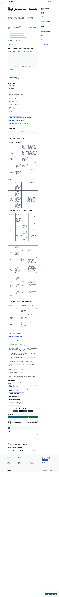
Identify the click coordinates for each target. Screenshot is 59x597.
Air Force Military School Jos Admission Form (16, 120)
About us (18, 1)
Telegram (16, 417)
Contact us (22, 1)
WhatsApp (30, 417)
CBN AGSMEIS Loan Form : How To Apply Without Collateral (18, 123)
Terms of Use (32, 464)
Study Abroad (43, 1)
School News (38, 1)
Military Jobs (8, 463)
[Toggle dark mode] (50, 1)
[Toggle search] (47, 1)
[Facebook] (42, 462)
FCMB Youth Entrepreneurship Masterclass (16, 332)
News (34, 1)
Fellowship (19, 462)
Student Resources (32, 463)
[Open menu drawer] (48, 1)
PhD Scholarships (20, 464)
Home (15, 1)
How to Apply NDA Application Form (19, 40)
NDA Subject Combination (13, 77)
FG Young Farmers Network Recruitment (15, 336)
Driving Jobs (8, 458)
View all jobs (46, 44)
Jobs (31, 1)
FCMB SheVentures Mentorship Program (15, 333)
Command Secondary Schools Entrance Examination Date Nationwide (20, 117)
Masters (19, 463)
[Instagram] (46, 462)
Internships (8, 462)
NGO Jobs (8, 464)
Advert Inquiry (32, 458)
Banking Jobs (8, 457)
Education (11, 3)
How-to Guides (27, 1)
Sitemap (31, 462)
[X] (44, 462)
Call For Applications (21, 458)
